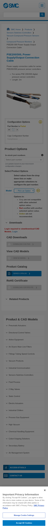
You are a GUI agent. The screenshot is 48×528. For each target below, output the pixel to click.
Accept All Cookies (24, 523)
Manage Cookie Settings (24, 515)
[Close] (45, 490)
